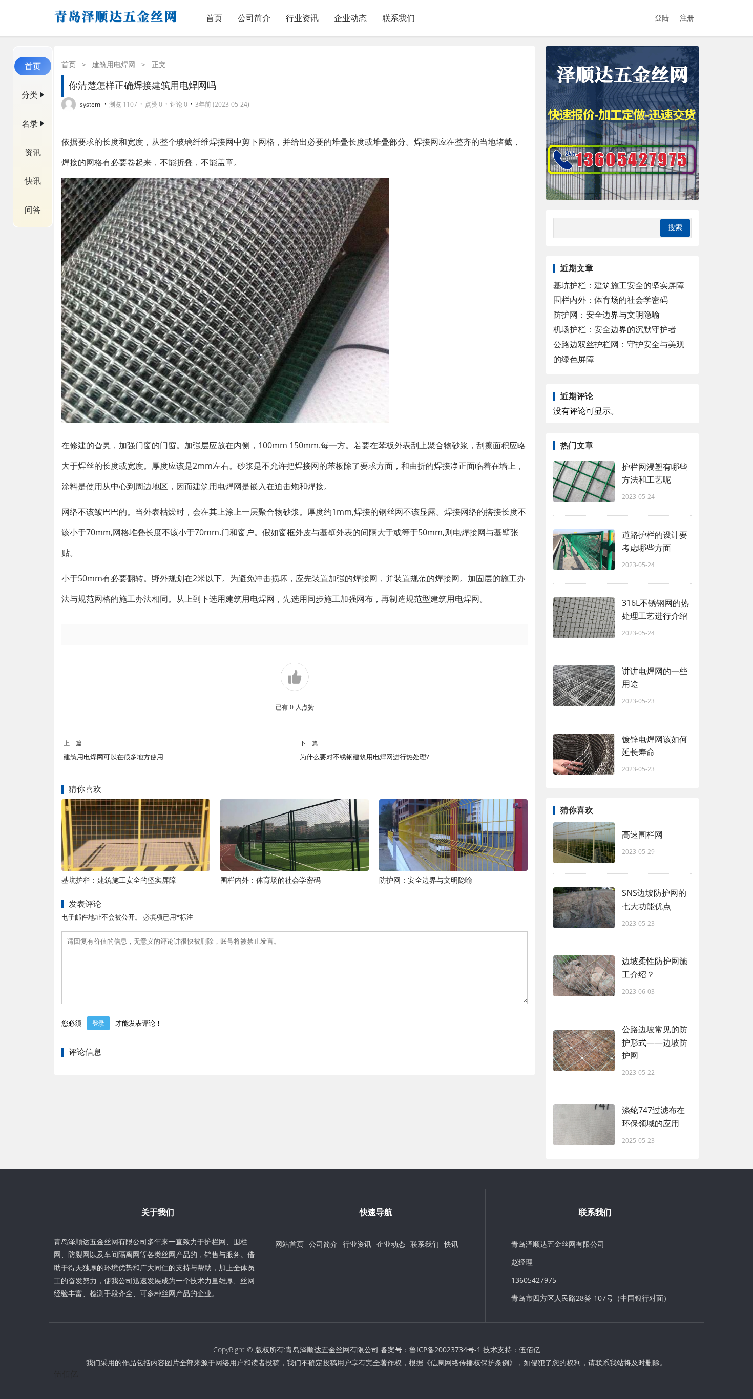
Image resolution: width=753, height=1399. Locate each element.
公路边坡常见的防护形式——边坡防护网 (654, 1042)
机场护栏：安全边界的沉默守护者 (614, 329)
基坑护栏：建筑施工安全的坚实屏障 (118, 880)
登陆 (662, 18)
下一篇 (309, 743)
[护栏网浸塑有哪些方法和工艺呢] (584, 481)
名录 (30, 123)
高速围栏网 (642, 834)
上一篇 (73, 743)
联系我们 (398, 18)
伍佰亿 (529, 1349)
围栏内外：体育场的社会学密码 (270, 880)
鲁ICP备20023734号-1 (445, 1349)
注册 (687, 18)
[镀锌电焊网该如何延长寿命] (584, 754)
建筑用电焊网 (113, 64)
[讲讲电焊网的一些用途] (584, 685)
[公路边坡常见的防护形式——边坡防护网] (584, 1050)
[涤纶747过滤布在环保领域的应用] (584, 1124)
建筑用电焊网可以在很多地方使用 (113, 756)
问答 (33, 209)
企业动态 (350, 18)
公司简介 (254, 18)
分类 (30, 94)
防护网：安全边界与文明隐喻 (425, 880)
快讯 (33, 180)
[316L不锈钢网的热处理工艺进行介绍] (584, 617)
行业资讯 (302, 18)
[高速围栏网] (584, 842)
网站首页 (289, 1244)
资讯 (33, 152)
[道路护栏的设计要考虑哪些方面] (584, 549)
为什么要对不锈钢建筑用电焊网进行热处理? (364, 756)
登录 (98, 1023)
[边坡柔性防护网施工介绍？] (584, 975)
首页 (214, 18)
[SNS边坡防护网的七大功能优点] (584, 907)
